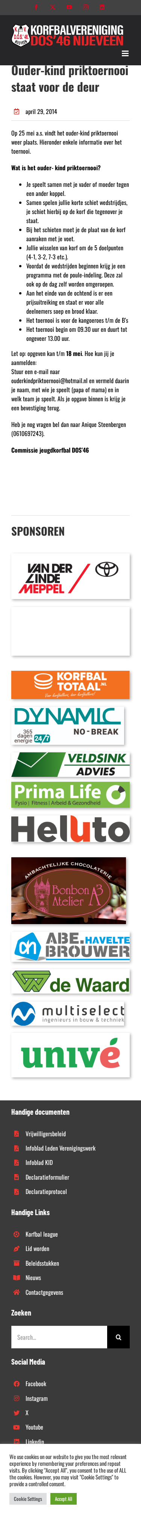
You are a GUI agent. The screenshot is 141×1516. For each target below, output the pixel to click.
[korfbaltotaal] (70, 673)
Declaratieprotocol (46, 1191)
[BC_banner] (70, 610)
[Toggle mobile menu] (126, 53)
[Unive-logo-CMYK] (70, 1035)
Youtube (34, 1426)
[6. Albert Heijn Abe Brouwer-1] (70, 934)
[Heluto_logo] (70, 818)
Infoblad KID (39, 1162)
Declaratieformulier (47, 1177)
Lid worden (37, 1248)
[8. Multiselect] (67, 1004)
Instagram (37, 1398)
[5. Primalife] (70, 784)
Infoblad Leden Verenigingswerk (61, 1147)
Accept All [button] (63, 1498)
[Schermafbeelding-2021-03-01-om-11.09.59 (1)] (70, 972)
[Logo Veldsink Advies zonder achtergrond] (70, 755)
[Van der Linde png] (70, 556)
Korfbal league (42, 1234)
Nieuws (33, 1277)
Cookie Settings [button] (28, 1498)
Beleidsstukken (42, 1263)
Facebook (36, 1383)
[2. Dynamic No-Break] (67, 709)
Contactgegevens (44, 1292)
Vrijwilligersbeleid (46, 1133)
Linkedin (35, 1441)
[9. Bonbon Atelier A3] (68, 860)
